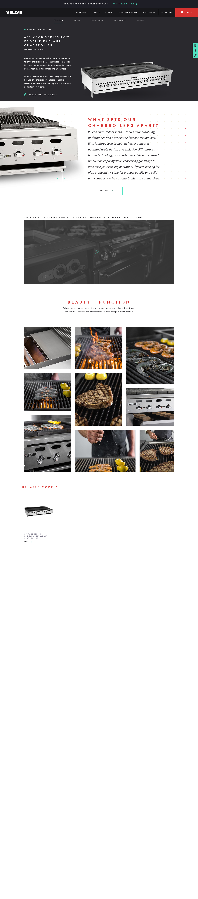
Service (109, 12)
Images (140, 20)
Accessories (120, 20)
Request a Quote (128, 12)
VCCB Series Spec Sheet (43, 95)
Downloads (97, 20)
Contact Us (149, 12)
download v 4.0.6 (123, 4)
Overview (58, 20)
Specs (77, 20)
